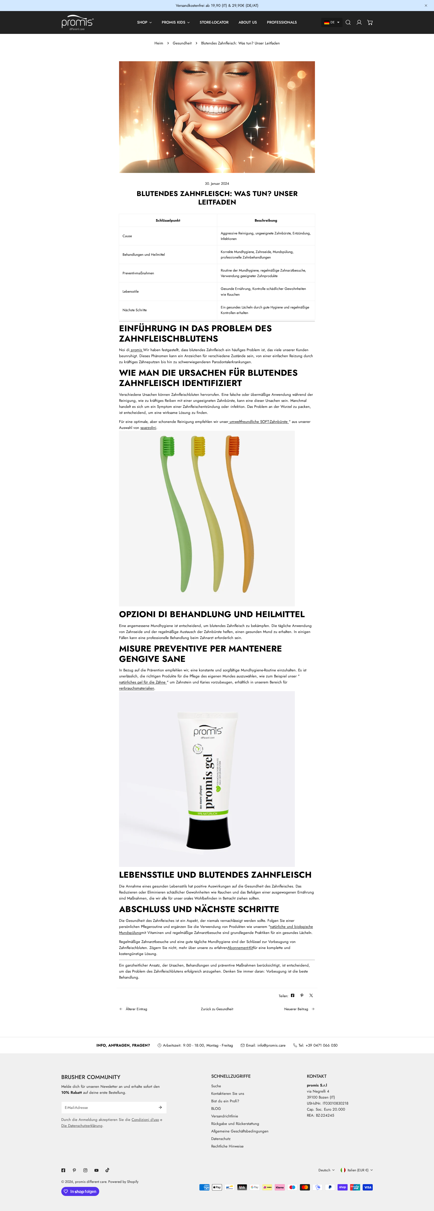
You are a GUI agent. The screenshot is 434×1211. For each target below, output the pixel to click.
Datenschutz (221, 1138)
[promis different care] (77, 22)
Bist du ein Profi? (225, 1101)
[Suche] (348, 22)
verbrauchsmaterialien (136, 688)
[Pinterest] (74, 1170)
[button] (332, 22)
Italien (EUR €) (358, 1170)
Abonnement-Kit (240, 947)
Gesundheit (182, 43)
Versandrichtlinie (224, 1116)
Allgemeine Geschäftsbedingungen (239, 1131)
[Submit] (160, 1107)
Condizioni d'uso (145, 1119)
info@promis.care (271, 1045)
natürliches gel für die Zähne (143, 682)
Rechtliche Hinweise (227, 1146)
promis (136, 350)
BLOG (216, 1108)
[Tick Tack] (107, 1170)
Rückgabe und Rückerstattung (235, 1123)
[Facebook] (63, 1170)
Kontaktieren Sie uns (227, 1093)
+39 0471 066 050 (322, 1045)
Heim (158, 43)
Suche (216, 1086)
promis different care (90, 1181)
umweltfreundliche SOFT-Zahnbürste (258, 421)
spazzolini (148, 427)
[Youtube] (96, 1170)
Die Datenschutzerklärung (81, 1125)
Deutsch (324, 1170)
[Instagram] (85, 1170)
